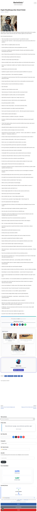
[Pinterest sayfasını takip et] (18, 437)
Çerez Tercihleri (18, 507)
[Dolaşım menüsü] (35, 3)
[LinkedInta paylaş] (20, 325)
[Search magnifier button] (33, 419)
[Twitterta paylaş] (14, 325)
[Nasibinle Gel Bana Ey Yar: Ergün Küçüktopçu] (10, 336)
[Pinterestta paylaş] (17, 325)
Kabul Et (18, 504)
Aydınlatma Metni (25, 499)
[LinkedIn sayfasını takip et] (21, 437)
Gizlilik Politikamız (19, 499)
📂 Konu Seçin (4, 449)
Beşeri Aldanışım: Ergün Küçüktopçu (18, 351)
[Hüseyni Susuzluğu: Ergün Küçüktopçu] (26, 336)
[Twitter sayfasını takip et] (16, 437)
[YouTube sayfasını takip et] (23, 437)
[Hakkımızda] (18, 363)
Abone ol (3, 461)
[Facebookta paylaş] (12, 325)
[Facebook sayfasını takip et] (13, 437)
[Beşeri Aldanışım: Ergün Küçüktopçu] (18, 348)
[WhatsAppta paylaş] (25, 325)
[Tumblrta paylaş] (22, 325)
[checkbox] (2, 509)
